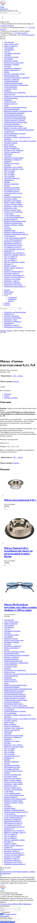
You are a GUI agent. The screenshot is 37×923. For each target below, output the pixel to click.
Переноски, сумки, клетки (13, 206)
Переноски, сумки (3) (11, 281)
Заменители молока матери (13, 158)
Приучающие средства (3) (13, 245)
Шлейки (7, 182)
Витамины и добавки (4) (12, 159)
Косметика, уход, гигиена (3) (14, 253)
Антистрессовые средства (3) (14, 249)
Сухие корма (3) (9, 236)
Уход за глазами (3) (10, 256)
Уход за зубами (9, 174)
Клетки (6, 72)
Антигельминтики (10, 87)
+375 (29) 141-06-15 (21, 33)
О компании (12, 297)
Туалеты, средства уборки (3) (14, 277)
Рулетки (7, 186)
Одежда (7, 227)
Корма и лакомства (10, 46)
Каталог (9, 330)
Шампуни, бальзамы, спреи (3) (15, 255)
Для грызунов (9, 42)
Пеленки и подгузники (12, 279)
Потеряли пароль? (10, 914)
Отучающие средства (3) (12, 247)
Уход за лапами (9, 176)
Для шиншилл (9, 49)
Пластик (16, 381)
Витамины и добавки (11, 64)
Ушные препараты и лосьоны (14, 120)
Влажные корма (9, 230)
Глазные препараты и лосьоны (14, 133)
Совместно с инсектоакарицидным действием (20, 96)
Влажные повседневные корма (15, 221)
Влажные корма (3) (10, 219)
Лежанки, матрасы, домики (13, 225)
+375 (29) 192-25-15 (28, 35)
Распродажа (8, 154)
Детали (6, 396)
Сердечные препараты (12, 124)
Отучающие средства (11, 191)
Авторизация (4, 916)
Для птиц (7, 66)
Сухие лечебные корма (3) (13, 240)
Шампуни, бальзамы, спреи (13, 169)
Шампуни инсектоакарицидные (15, 107)
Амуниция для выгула (12, 178)
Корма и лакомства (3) (12, 70)
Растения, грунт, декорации (13, 150)
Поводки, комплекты (11, 184)
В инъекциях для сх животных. (15, 92)
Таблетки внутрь (10, 102)
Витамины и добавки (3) (12, 68)
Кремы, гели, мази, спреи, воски (15, 128)
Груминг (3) (8, 269)
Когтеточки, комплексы (12, 283)
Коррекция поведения (12, 187)
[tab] (20, 394)
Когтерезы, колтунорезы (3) (13, 275)
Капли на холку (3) (10, 104)
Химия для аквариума (12, 148)
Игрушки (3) (8, 264)
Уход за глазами (9, 171)
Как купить (8, 294)
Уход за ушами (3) (10, 258)
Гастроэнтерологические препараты (16, 77)
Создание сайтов (11, 904)
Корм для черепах (10, 146)
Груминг (7, 195)
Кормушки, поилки (11, 61)
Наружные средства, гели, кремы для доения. (20, 141)
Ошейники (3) (9, 180)
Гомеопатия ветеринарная (13, 83)
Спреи (6, 105)
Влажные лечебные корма (13, 223)
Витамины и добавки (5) (12, 242)
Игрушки (7, 165)
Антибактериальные (11, 81)
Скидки (7, 303)
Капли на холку (9, 94)
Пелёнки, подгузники (11, 163)
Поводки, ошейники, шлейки (14, 262)
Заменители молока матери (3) (14, 286)
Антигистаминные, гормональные (16, 85)
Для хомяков (8, 59)
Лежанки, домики (10, 266)
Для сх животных (10, 135)
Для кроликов (9, 48)
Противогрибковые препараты (15, 117)
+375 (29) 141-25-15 (7, 25)
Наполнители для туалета (13, 284)
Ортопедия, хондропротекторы (15, 118)
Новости (7, 305)
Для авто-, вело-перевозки (13, 212)
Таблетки (7, 90)
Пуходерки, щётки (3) (11, 273)
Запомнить (6, 912)
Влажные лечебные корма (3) (14, 232)
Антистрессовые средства (13, 193)
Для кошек (8, 228)
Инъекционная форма (11, 109)
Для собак (7, 156)
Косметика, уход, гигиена (13, 167)
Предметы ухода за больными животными (19, 130)
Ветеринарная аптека (11, 76)
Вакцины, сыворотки (11, 79)
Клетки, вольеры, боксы (12, 210)
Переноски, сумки (10, 208)
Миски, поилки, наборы (12, 202)
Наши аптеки (8, 292)
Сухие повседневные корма (14, 217)
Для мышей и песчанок (12, 53)
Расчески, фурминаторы (12, 197)
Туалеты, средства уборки (13, 204)
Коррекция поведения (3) (13, 243)
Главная (7, 290)
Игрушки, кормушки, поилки (14, 74)
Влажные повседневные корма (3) (16, 234)
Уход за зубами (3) (10, 260)
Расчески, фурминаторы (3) (13, 271)
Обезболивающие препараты (14, 113)
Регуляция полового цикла (13, 126)
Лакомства (8, 161)
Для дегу (7, 51)
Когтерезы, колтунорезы (12, 200)
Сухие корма (8, 214)
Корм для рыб (9, 145)
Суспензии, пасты (10, 89)
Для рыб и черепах (10, 143)
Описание (7, 394)
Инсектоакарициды (11, 98)
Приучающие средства (12, 189)
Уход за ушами (9, 173)
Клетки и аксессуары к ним (13, 63)
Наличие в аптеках (10, 398)
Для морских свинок (11, 57)
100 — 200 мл (18, 376)
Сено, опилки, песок (11, 44)
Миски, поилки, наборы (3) (13, 268)
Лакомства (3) (9, 251)
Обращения (12, 299)
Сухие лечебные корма (12, 215)
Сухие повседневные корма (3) (15, 238)
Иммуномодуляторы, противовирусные (18, 111)
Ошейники (8, 100)
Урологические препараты (13, 115)
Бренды (11, 301)
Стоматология (9, 131)
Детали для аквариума (12, 152)
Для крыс (7, 55)
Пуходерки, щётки (10, 199)
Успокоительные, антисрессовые (15, 122)
